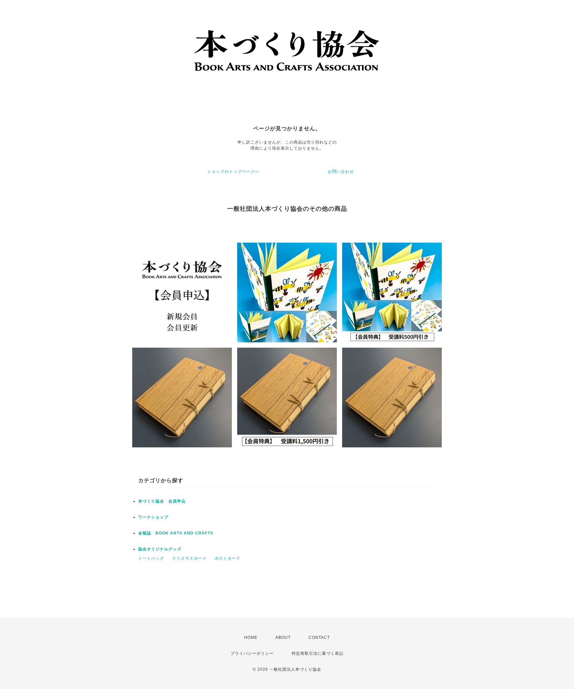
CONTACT (319, 637)
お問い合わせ (341, 171)
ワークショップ (153, 517)
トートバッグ (151, 558)
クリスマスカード (189, 558)
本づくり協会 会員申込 (162, 501)
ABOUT (283, 637)
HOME (250, 637)
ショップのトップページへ (233, 171)
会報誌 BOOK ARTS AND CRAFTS (175, 533)
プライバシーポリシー (252, 653)
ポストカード (227, 558)
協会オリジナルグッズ (159, 549)
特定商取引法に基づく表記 (317, 653)
